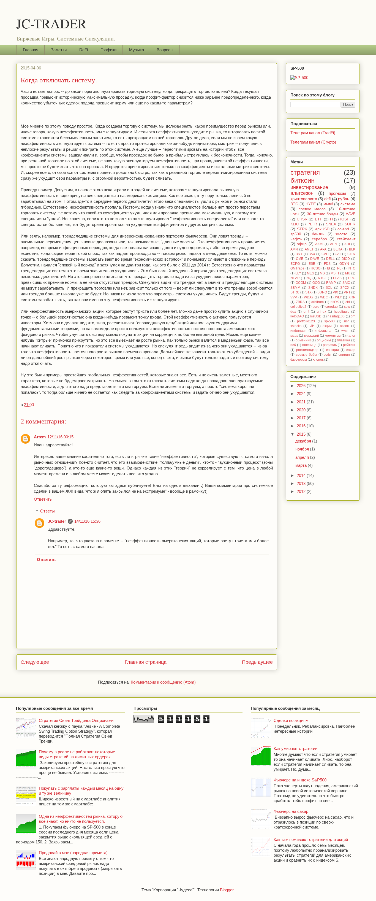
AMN (294, 249)
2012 (302, 491)
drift (306, 312)
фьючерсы (298, 360)
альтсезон (302, 193)
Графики (108, 49)
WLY (338, 297)
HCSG (315, 268)
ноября (302, 449)
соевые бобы (306, 355)
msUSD (315, 316)
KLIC (294, 224)
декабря (303, 441)
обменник (303, 340)
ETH (319, 219)
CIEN (351, 254)
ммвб (328, 204)
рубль (343, 198)
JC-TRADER (51, 23)
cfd (347, 302)
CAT (338, 254)
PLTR (312, 224)
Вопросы (165, 49)
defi (327, 198)
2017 (302, 418)
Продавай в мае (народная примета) (73, 852)
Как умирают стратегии (295, 748)
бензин (318, 234)
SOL (329, 288)
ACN (333, 244)
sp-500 (329, 321)
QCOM (301, 283)
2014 (302, 475)
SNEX (331, 224)
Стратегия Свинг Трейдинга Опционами (76, 720)
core (316, 307)
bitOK (335, 302)
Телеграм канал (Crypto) (313, 142)
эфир (302, 244)
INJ (338, 268)
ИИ (312, 326)
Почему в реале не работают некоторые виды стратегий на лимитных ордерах (77, 754)
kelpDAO (297, 316)
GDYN (344, 264)
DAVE (314, 259)
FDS (327, 264)
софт (328, 355)
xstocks (295, 326)
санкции (332, 350)
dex (293, 312)
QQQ (316, 283)
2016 (302, 425)
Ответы (47, 511)
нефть (296, 239)
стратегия (305, 172)
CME (299, 259)
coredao (331, 307)
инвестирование (309, 187)
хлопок (318, 360)
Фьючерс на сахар (291, 811)
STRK (302, 229)
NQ (308, 278)
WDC (324, 297)
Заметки (59, 49)
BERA (337, 249)
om (353, 316)
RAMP (331, 283)
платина (343, 340)
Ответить (43, 499)
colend (343, 229)
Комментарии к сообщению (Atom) (163, 682)
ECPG (295, 264)
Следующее (35, 662)
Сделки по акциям (291, 720)
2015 (302, 434)
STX (308, 292)
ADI (347, 244)
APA (323, 249)
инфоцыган (324, 331)
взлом (344, 326)
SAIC (346, 283)
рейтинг (349, 345)
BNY (299, 254)
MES (310, 273)
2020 (302, 410)
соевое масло (312, 209)
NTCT (322, 278)
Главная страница (146, 662)
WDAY (309, 297)
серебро (319, 239)
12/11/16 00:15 (60, 437)
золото (341, 234)
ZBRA (300, 302)
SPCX (344, 288)
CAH (325, 254)
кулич (345, 331)
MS (322, 273)
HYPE (311, 204)
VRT (347, 292)
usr (346, 321)
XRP (351, 297)
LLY (298, 273)
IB (328, 268)
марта (301, 465)
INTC (351, 268)
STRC (294, 292)
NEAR (295, 278)
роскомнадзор (307, 350)
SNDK (313, 288)
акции (327, 326)
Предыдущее (257, 662)
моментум (332, 336)
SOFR (350, 224)
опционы (324, 340)
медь (294, 336)
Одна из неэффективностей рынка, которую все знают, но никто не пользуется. (80, 819)
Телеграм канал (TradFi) (312, 132)
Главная (30, 49)
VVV (293, 297)
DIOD (346, 259)
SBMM (295, 288)
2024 (302, 393)
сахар (350, 350)
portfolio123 (306, 321)
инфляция (298, 331)
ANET (309, 249)
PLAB (337, 278)
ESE (312, 264)
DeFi (83, 49)
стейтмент (346, 239)
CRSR (302, 219)
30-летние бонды (322, 214)
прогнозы (337, 193)
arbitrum (317, 302)
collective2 (298, 307)
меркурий (311, 336)
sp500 (295, 234)
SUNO (322, 292)
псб (293, 345)
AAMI (319, 244)
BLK (352, 249)
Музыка (136, 49)
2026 (302, 385)
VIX (335, 292)
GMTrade (297, 268)
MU (347, 273)
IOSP (344, 219)
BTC (294, 204)
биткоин (302, 180)
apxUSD (322, 229)
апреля (302, 457)
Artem (40, 437)
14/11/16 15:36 (87, 521)
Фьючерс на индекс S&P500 (300, 780)
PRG (351, 278)
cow (347, 307)
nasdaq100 (336, 316)
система (347, 204)
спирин (344, 355)
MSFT (335, 273)
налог (351, 336)
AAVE (350, 214)
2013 (302, 483)
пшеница (309, 345)
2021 (302, 402)
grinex (321, 312)
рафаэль (330, 345)
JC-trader (57, 521)
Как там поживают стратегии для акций (311, 839)
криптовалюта (303, 198)
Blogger (226, 889)
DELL (330, 259)
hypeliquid (342, 312)
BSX (312, 254)
